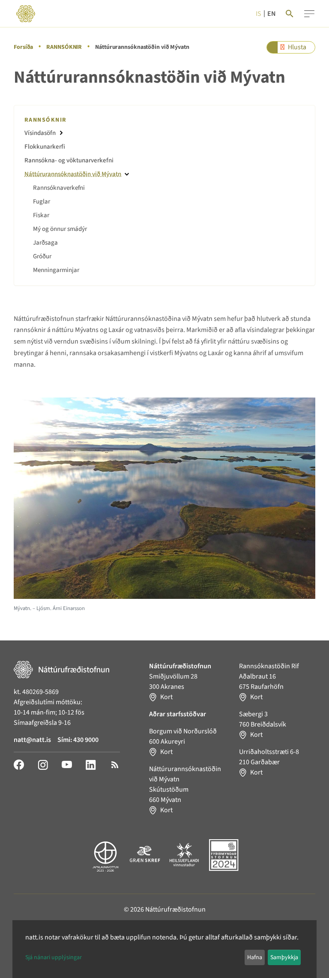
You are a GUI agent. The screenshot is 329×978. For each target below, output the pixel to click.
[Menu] (309, 13)
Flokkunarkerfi (44, 146)
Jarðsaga (45, 242)
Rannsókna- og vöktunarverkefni (69, 160)
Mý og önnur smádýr (60, 228)
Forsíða (23, 47)
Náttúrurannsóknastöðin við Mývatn (72, 174)
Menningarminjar (56, 270)
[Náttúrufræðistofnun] (26, 14)
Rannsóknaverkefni (59, 187)
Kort (166, 697)
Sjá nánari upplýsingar (53, 957)
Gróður (42, 256)
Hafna (254, 957)
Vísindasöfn (40, 133)
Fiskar (41, 215)
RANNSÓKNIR (64, 47)
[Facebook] (19, 764)
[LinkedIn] (91, 764)
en (271, 13)
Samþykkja (284, 957)
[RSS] (115, 764)
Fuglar (41, 201)
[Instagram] (43, 764)
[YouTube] (67, 764)
